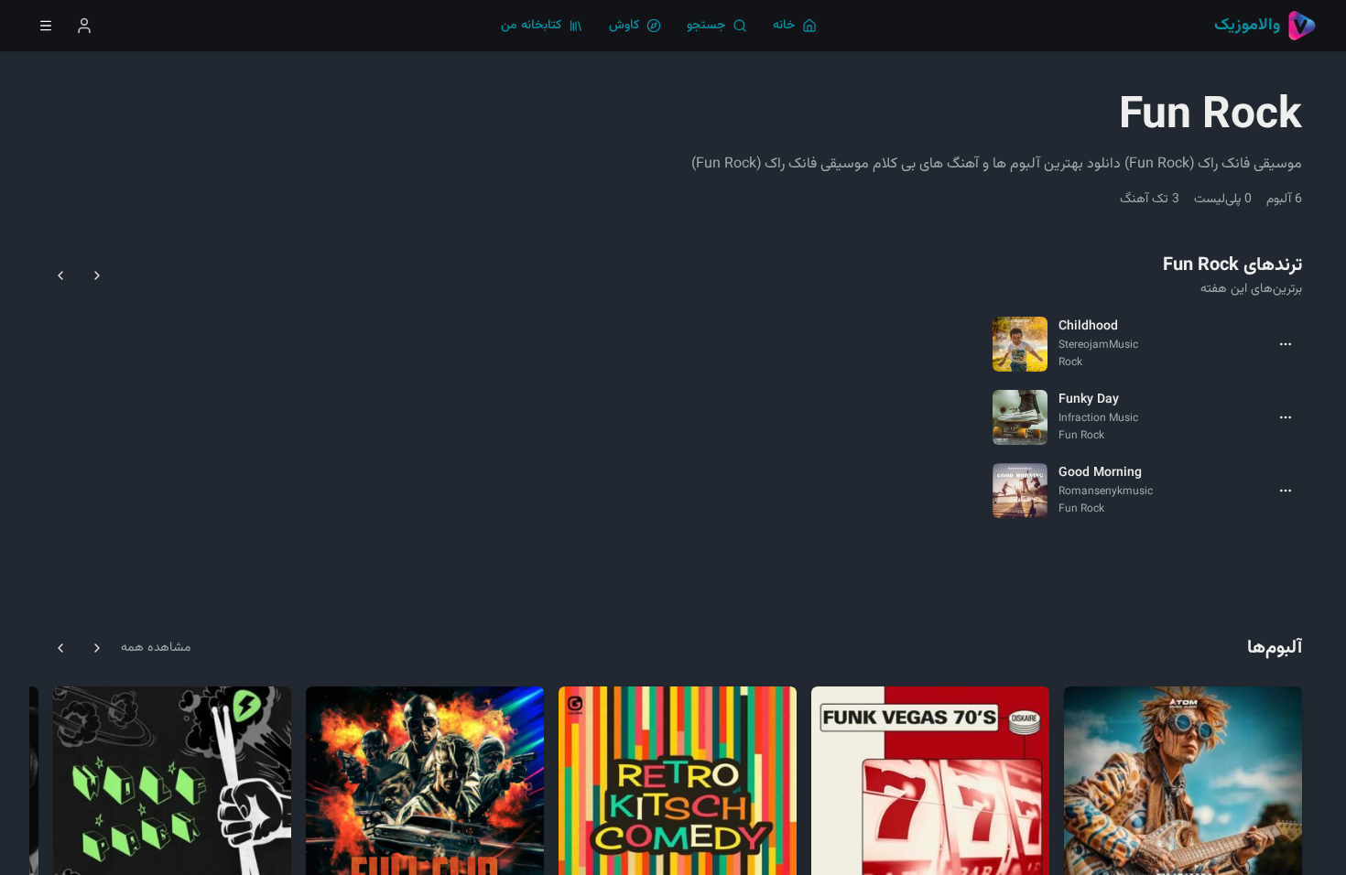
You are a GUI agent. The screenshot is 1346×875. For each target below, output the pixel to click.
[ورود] (84, 25)
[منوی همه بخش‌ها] (45, 25)
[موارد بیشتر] (1285, 344)
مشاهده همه (155, 648)
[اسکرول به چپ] (60, 275)
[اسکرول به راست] (97, 275)
